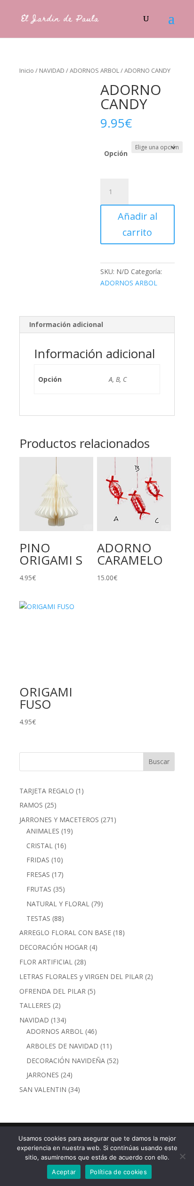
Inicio (26, 70)
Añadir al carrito (137, 224)
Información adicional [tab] (66, 324)
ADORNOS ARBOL (94, 70)
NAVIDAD (52, 70)
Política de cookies (118, 1172)
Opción (116, 153)
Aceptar (64, 1172)
